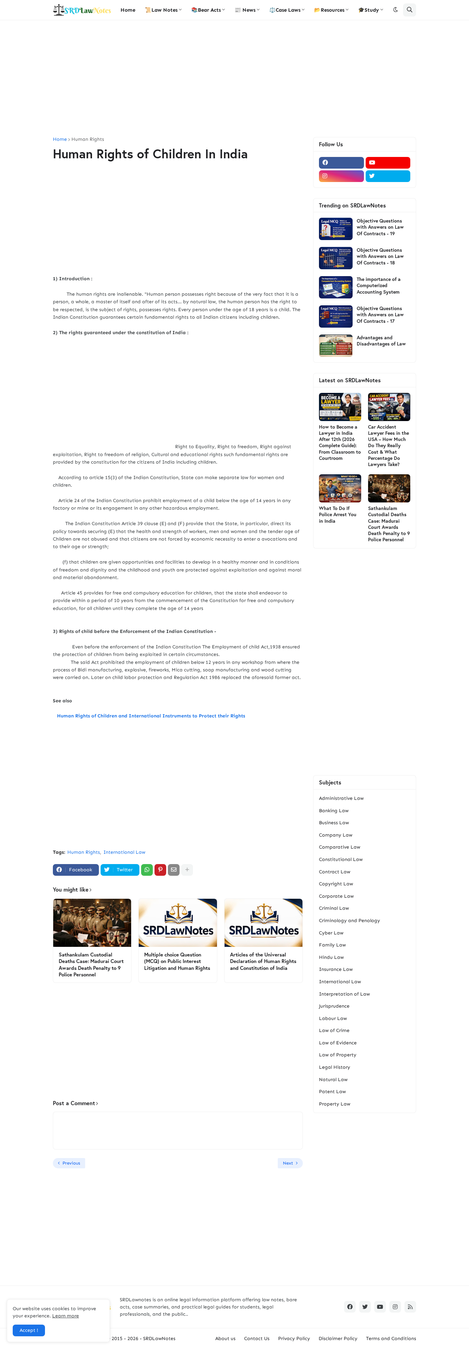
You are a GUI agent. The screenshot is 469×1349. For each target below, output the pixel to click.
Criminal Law (334, 908)
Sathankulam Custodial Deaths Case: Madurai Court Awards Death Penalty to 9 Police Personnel (91, 964)
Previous (71, 1163)
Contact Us (257, 1338)
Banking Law (333, 811)
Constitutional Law (341, 859)
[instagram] (341, 176)
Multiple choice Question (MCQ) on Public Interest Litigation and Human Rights (177, 961)
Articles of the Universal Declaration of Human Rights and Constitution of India (263, 961)
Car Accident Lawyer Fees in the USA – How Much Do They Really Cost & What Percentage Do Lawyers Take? (388, 445)
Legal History (334, 1067)
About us (225, 1338)
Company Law (335, 835)
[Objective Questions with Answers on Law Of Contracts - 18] (336, 258)
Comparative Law (339, 847)
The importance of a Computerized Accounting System (379, 285)
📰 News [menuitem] (245, 10)
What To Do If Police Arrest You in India (337, 514)
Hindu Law (331, 957)
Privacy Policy (294, 1338)
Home (60, 139)
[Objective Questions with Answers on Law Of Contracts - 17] (336, 316)
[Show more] (187, 870)
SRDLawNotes (159, 1338)
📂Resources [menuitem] (329, 10)
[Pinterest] (160, 870)
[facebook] (341, 163)
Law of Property (337, 1055)
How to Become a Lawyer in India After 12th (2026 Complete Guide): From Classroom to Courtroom (340, 442)
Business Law (334, 823)
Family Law (332, 945)
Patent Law (332, 1092)
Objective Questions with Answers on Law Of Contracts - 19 (380, 227)
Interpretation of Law (344, 994)
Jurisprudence (334, 1006)
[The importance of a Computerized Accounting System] (336, 287)
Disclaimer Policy (338, 1338)
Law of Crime (334, 1030)
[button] (395, 9)
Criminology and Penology (349, 920)
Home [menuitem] (128, 10)
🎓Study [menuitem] (368, 10)
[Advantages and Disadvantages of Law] (336, 346)
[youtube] (388, 163)
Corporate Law (336, 896)
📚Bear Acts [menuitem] (206, 10)
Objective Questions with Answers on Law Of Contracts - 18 (380, 256)
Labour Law (333, 1018)
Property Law (334, 1104)
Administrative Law (341, 798)
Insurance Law (336, 969)
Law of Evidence (338, 1043)
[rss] (410, 1307)
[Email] (174, 870)
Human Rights (87, 139)
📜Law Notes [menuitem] (161, 10)
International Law (124, 852)
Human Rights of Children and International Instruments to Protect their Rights (149, 716)
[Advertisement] (234, 79)
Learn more (65, 1316)
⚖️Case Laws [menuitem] (284, 10)
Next (288, 1163)
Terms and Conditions (391, 1338)
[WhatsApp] (147, 870)
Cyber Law (331, 933)
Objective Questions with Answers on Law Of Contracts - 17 (380, 314)
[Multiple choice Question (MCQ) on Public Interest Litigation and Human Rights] (178, 923)
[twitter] (388, 176)
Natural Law (333, 1079)
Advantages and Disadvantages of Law (381, 341)
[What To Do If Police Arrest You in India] (340, 488)
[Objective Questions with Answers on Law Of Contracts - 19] (336, 229)
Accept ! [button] (29, 1330)
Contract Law (334, 872)
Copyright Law (336, 884)
